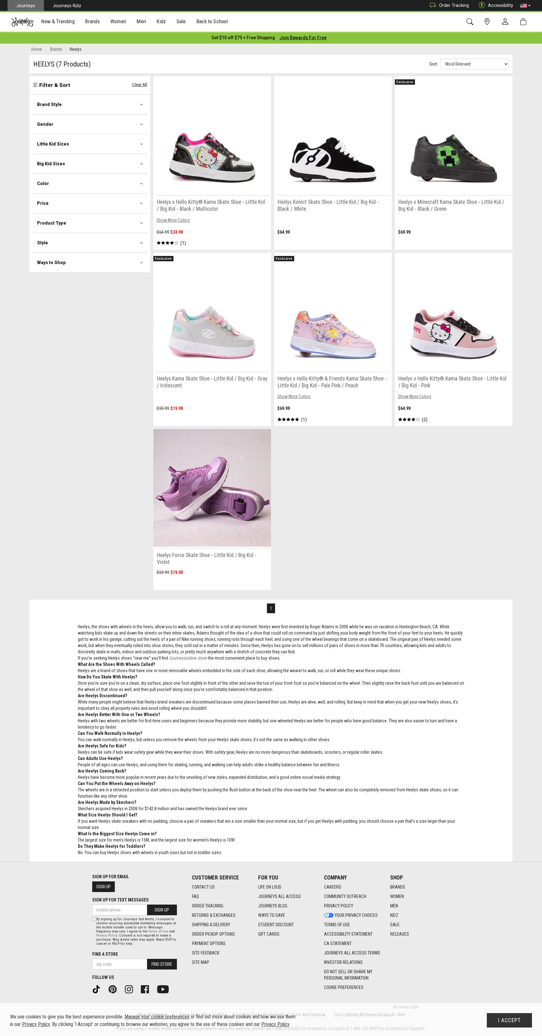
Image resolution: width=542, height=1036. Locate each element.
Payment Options (209, 943)
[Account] (506, 22)
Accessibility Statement (348, 934)
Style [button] (42, 242)
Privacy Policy (338, 905)
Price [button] (43, 203)
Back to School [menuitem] (212, 21)
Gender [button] (45, 124)
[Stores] (488, 22)
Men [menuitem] (141, 21)
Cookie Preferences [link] (344, 987)
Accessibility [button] (500, 5)
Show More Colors (173, 220)
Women (397, 896)
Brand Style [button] (49, 104)
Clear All (139, 84)
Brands (397, 887)
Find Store (161, 964)
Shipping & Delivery (211, 924)
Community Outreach (345, 896)
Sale (395, 924)
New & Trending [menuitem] (57, 21)
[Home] (22, 22)
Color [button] (43, 183)
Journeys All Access (279, 896)
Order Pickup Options (213, 934)
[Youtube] (165, 989)
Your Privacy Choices (356, 915)
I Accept (509, 1020)
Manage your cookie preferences (157, 1017)
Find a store (105, 954)
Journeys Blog (272, 905)
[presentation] (58, 22)
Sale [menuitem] (181, 21)
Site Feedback (205, 952)
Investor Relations (343, 962)
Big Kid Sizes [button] (51, 163)
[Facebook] (147, 989)
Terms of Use (337, 924)
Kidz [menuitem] (161, 21)
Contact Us (203, 887)
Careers (332, 887)
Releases (399, 934)
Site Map (200, 962)
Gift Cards (268, 934)
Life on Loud (269, 887)
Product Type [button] (51, 223)
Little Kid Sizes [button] (53, 143)
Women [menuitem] (118, 21)
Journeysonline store (188, 658)
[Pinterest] (115, 989)
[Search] (471, 22)
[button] (525, 5)
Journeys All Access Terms (352, 952)
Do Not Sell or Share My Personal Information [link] (348, 974)
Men (394, 905)
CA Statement (338, 943)
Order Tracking (454, 5)
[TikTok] (98, 989)
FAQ (195, 896)
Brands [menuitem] (92, 21)
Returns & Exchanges (214, 915)
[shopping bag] (524, 22)
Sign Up (103, 886)
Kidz (394, 915)
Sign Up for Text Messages (120, 899)
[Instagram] (131, 989)
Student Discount (276, 924)
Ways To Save (271, 915)
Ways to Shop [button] (51, 262)
